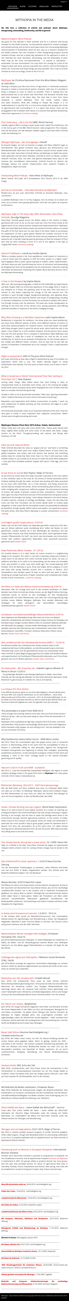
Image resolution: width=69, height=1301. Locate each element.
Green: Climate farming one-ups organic (21, 806)
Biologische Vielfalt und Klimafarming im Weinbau (24, 1228)
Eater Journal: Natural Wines (15, 444)
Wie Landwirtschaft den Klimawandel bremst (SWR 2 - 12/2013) (32, 642)
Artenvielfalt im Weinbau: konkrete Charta (19, 1251)
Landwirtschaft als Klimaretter (14, 1198)
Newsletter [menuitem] (56, 6)
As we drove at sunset (12, 472)
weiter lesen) (21, 541)
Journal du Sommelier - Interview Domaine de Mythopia (29, 189)
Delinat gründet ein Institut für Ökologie (18, 1274)
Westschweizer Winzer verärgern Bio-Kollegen (24, 933)
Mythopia (6, 80)
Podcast (40, 71)
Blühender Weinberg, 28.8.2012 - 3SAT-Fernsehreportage (29, 785)
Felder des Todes (8, 1191)
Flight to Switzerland (11, 356)
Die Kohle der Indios (9, 1205)
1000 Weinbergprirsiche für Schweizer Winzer (21, 1265)
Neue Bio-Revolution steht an (13, 1184)
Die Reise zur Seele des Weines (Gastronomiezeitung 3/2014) (31, 586)
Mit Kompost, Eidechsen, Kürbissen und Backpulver (24, 1218)
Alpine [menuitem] (23, 6)
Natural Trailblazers (11, 253)
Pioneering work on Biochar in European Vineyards (26, 1149)
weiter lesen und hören (43, 659)
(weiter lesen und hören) (19, 633)
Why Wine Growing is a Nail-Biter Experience (23, 317)
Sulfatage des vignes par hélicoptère (19, 957)
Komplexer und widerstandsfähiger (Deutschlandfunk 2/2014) (32, 614)
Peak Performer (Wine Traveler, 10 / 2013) (22, 550)
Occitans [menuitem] (32, 6)
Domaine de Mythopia (58, 1158)
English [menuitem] (63, 2)
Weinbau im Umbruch (10, 1258)
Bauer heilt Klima (9, 1032)
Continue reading (30, 113)
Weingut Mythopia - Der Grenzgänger (20, 142)
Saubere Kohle (8, 1065)
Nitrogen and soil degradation (16, 1129)
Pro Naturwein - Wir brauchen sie (18, 668)
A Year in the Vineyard (12, 281)
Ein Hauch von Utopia (12, 1003)
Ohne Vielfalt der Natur (13, 1107)
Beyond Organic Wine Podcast (16, 38)
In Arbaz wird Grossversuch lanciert (19, 913)
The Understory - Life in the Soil (17, 122)
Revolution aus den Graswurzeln (17, 978)
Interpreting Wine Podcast (14, 175)
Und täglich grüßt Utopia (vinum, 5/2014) (21, 522)
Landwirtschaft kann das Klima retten (16, 1211)
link (19, 133)
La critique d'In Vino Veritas (15, 689)
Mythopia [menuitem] (12, 6)
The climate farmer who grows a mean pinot (23, 842)
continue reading (26, 244)
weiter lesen (30, 605)
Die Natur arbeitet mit (10, 1244)
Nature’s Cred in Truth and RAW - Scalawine (23, 767)
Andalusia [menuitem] (44, 6)
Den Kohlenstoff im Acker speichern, (19, 861)
